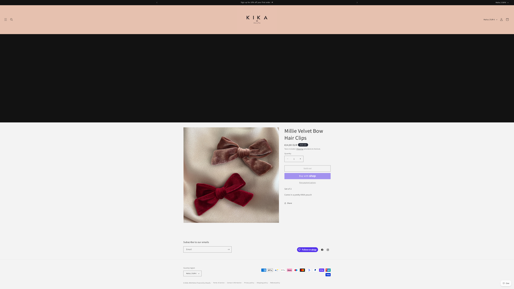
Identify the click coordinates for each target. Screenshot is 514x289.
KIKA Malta (192, 283)
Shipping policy (262, 283)
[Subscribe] (228, 249)
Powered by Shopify (204, 283)
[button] (6, 19)
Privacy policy (249, 283)
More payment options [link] (307, 182)
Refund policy (275, 283)
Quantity (287, 153)
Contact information (234, 283)
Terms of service (218, 283)
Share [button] (289, 203)
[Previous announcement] (157, 2)
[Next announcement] (357, 2)
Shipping (299, 149)
